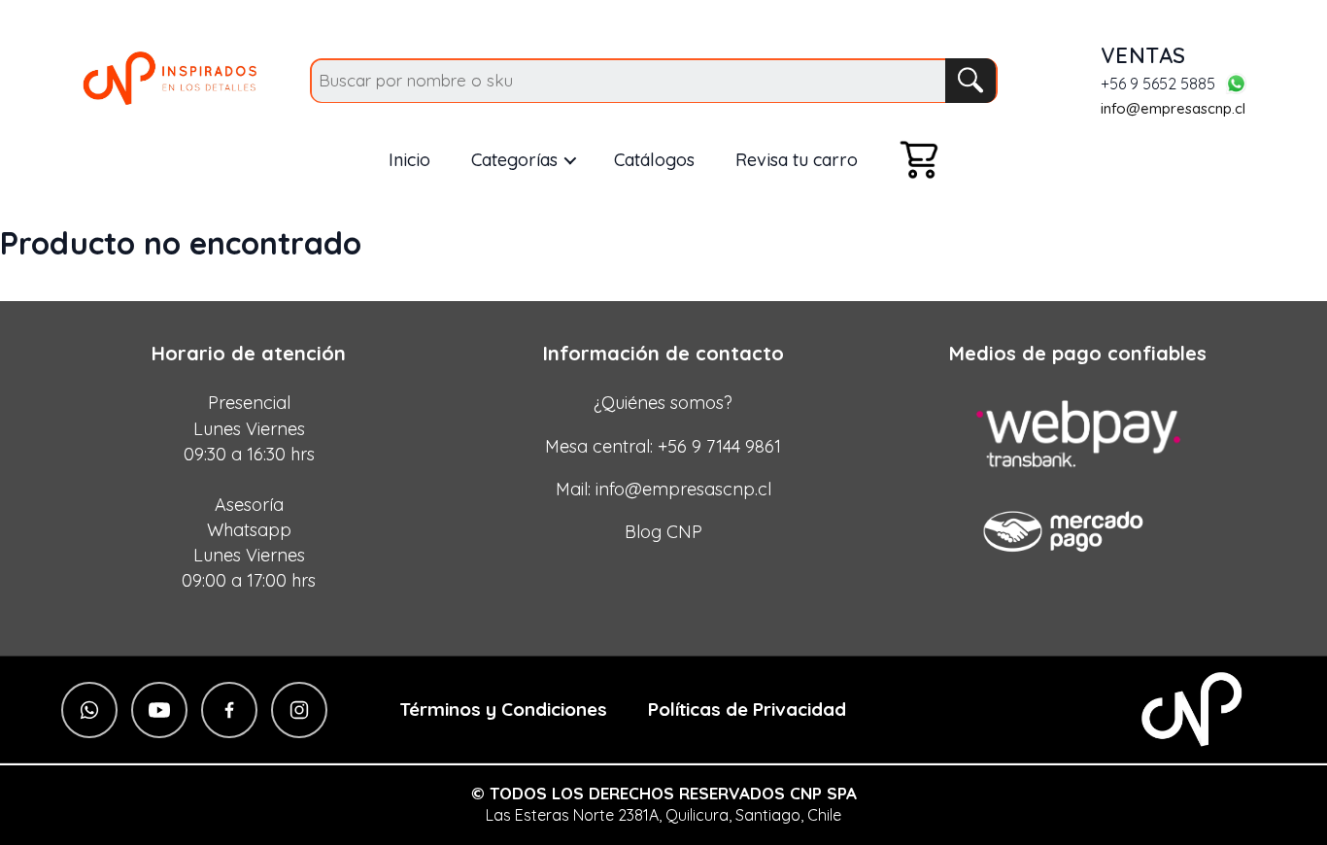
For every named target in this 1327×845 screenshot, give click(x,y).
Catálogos (654, 160)
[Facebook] (229, 710)
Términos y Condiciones (503, 709)
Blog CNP (663, 532)
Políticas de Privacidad (747, 709)
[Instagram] (299, 710)
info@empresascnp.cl (1173, 108)
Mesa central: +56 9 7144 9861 (663, 446)
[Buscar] (970, 80)
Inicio (409, 160)
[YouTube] (159, 710)
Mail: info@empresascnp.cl (663, 489)
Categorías (514, 160)
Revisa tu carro (796, 160)
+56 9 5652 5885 (1158, 84)
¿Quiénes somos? (663, 402)
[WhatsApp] (1235, 83)
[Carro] (919, 160)
